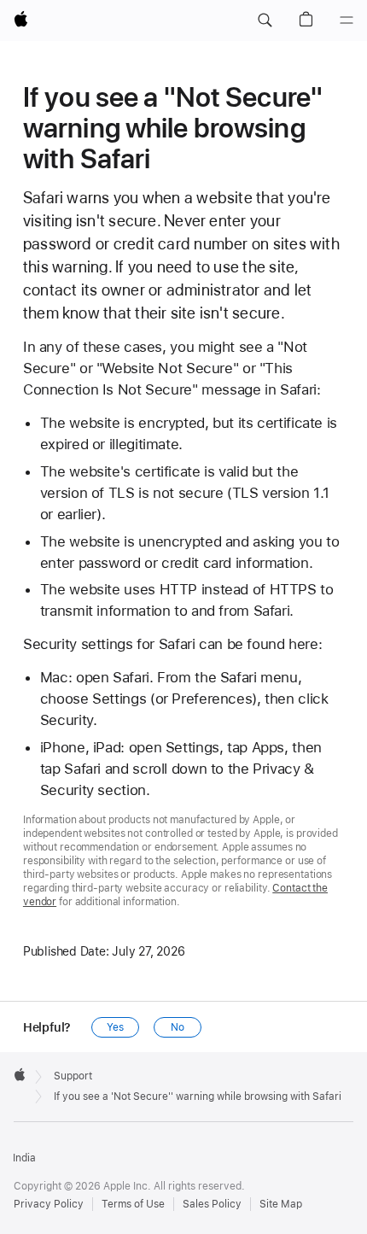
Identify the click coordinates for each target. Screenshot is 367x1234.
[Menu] (346, 20)
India (24, 1158)
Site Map (280, 1204)
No (177, 1027)
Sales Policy (212, 1204)
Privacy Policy (49, 1204)
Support (73, 1076)
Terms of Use (133, 1204)
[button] (264, 20)
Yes (115, 1027)
